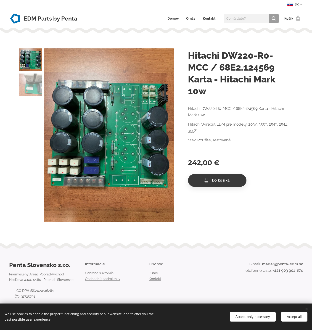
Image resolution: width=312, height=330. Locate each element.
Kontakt (155, 279)
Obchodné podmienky (102, 279)
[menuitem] (174, 18)
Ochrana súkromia (99, 273)
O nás (153, 273)
